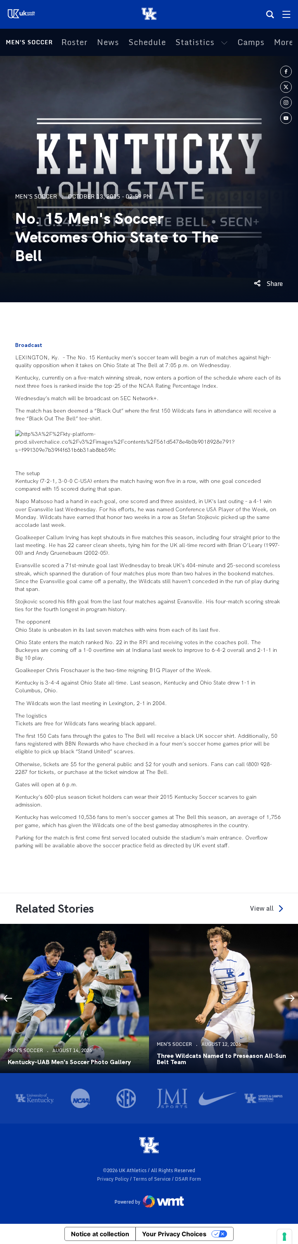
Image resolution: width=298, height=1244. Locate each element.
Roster (74, 42)
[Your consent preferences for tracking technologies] (284, 1236)
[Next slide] (290, 998)
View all (262, 908)
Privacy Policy (113, 1179)
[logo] (149, 1145)
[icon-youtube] (286, 118)
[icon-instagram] (286, 102)
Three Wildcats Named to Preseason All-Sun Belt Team (221, 1059)
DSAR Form (188, 1179)
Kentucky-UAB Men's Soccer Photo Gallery (69, 1062)
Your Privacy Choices (174, 1234)
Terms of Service (152, 1179)
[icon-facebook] (286, 71)
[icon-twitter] (286, 87)
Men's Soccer (29, 42)
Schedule (147, 42)
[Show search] (270, 14)
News (108, 42)
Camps (251, 42)
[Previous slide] (8, 998)
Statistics (195, 42)
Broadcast (28, 344)
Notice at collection (100, 1234)
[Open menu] (286, 14)
